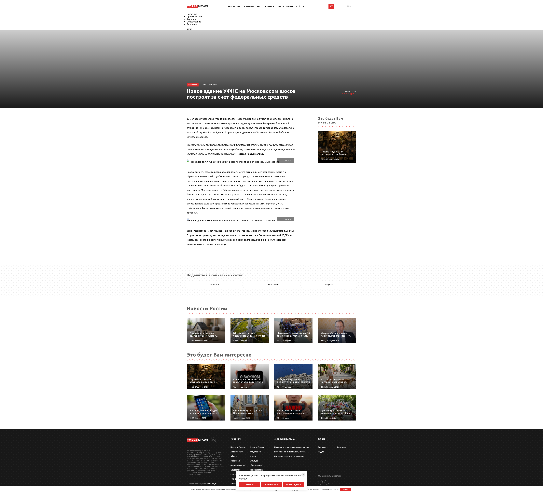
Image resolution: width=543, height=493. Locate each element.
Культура (191, 19)
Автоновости (252, 6)
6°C (331, 6)
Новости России (257, 447)
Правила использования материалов (291, 447)
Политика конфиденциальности (289, 452)
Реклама (322, 447)
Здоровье (192, 24)
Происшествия (194, 16)
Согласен (346, 490)
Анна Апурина (348, 93)
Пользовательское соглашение (289, 456)
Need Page (211, 483)
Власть (253, 456)
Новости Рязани (237, 447)
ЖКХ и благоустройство (291, 6)
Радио (321, 452)
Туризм (233, 479)
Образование (194, 21)
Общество (234, 6)
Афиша (233, 456)
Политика (192, 14)
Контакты (341, 447)
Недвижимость (237, 465)
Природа (269, 6)
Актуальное (255, 452)
